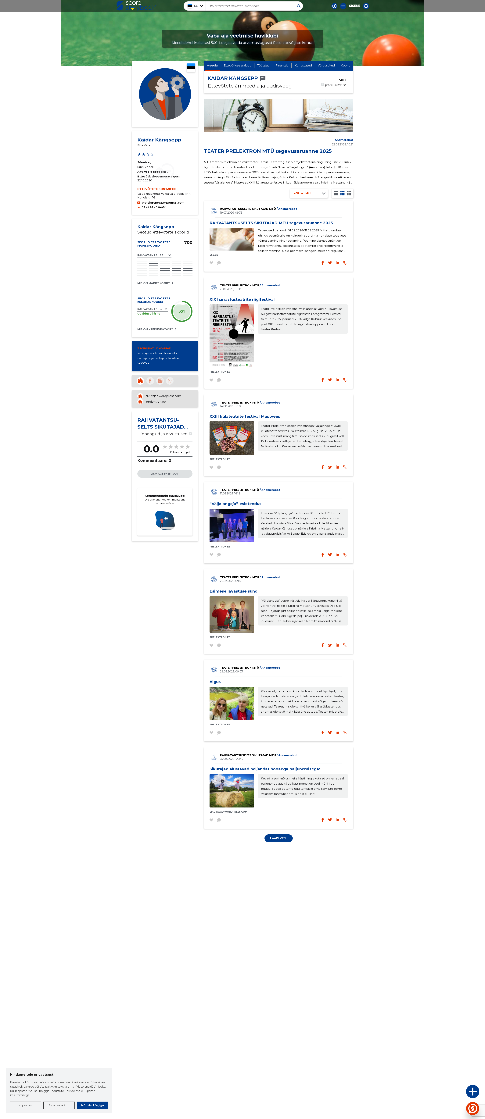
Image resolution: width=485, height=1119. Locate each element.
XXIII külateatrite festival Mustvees (245, 416)
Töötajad (263, 65)
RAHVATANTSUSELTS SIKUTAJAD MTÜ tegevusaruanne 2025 (271, 223)
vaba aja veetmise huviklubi (157, 353)
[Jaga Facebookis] (322, 380)
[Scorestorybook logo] (136, 6)
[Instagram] (160, 381)
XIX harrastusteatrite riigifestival (242, 299)
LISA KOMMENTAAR (165, 473)
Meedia (212, 65)
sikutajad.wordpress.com (163, 396)
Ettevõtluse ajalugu (237, 65)
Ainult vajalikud (59, 1105)
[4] (349, 193)
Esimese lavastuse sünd (233, 591)
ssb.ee (214, 254)
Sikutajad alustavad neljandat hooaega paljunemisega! (265, 769)
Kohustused (303, 65)
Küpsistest (25, 1105)
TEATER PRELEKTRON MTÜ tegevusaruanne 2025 (268, 151)
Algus (215, 681)
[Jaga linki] (345, 380)
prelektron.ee (156, 401)
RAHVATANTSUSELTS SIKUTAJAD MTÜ (258, 209)
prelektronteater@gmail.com (163, 202)
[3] (342, 193)
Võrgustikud (326, 65)
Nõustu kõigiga (92, 1105)
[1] (335, 193)
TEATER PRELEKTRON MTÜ (250, 285)
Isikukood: (145, 167)
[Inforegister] (170, 381)
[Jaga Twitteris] (330, 380)
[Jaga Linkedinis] (337, 380)
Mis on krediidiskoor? (155, 329)
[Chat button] (334, 6)
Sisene (354, 6)
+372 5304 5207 (154, 206)
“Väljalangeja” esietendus (235, 503)
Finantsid (282, 65)
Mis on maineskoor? (153, 283)
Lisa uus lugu (458, 1093)
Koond (345, 65)
